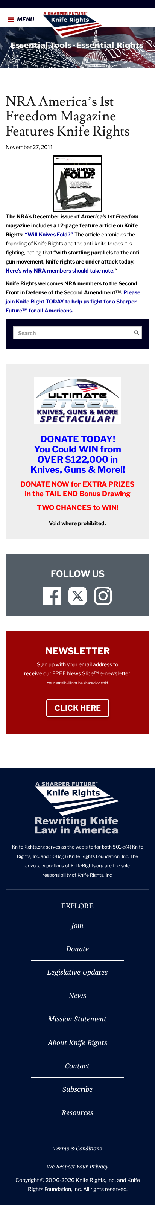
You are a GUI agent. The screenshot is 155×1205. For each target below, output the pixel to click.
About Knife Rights (77, 1042)
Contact (77, 1065)
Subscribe (77, 1089)
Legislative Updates (77, 971)
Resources (77, 1112)
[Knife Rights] (77, 808)
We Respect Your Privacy (77, 1166)
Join (77, 925)
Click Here (82, 708)
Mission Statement (77, 1018)
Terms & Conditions (77, 1148)
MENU (25, 19)
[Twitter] (77, 596)
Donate (77, 948)
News (77, 995)
